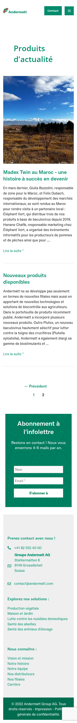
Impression (43, 709)
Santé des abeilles (21, 624)
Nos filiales (16, 679)
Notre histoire (18, 663)
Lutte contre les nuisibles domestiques (37, 619)
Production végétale (23, 608)
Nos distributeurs (20, 674)
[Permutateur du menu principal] (69, 11)
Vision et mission (20, 658)
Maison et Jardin (20, 613)
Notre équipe (17, 669)
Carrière (13, 684)
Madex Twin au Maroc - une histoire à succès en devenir (35, 175)
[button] (52, 11)
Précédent (35, 386)
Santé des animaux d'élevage (30, 629)
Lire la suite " (13, 251)
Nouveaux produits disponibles (24, 278)
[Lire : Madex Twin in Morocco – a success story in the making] (38, 119)
